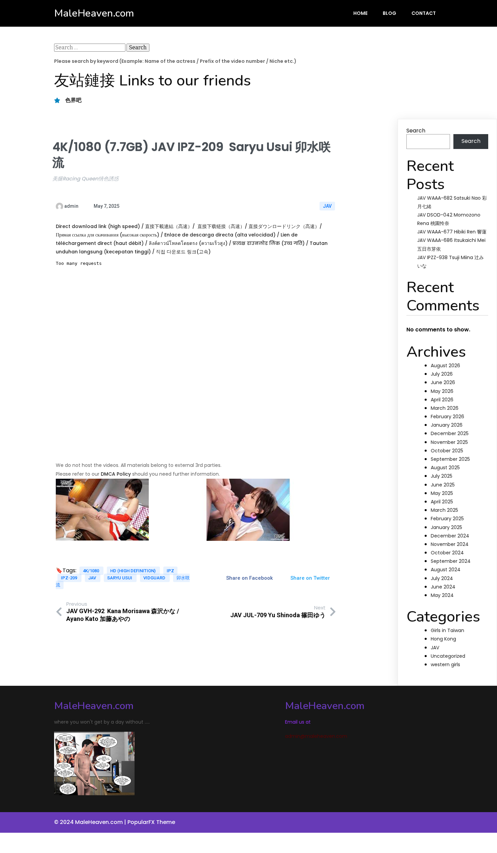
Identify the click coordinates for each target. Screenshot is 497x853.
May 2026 (442, 391)
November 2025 (449, 442)
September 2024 (451, 561)
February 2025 (447, 518)
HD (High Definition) (133, 570)
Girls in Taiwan (447, 630)
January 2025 (446, 527)
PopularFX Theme (151, 822)
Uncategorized (448, 656)
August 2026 (445, 365)
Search (415, 130)
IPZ (170, 570)
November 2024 (450, 544)
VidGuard (154, 577)
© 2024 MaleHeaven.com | (90, 822)
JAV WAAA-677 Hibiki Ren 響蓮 (452, 231)
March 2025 (444, 510)
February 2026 (447, 416)
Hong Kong (443, 638)
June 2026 (443, 382)
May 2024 (442, 595)
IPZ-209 (69, 577)
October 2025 (447, 450)
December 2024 (450, 535)
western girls (445, 664)
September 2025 (450, 459)
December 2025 (450, 433)
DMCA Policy (116, 474)
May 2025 (442, 493)
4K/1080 (91, 570)
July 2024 (442, 578)
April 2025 (442, 501)
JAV (327, 206)
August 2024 (445, 569)
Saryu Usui (120, 577)
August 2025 (445, 467)
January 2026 (447, 425)
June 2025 (443, 484)
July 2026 (442, 374)
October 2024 (447, 552)
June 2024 (443, 586)
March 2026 (444, 408)
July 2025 (441, 476)
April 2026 (442, 399)
